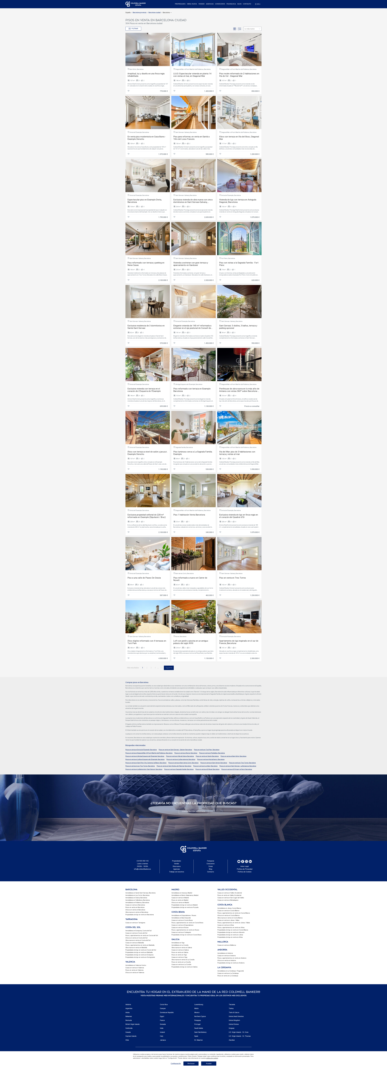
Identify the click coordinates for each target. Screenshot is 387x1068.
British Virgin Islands (132, 1024)
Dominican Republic (167, 1012)
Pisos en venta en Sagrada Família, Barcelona (179, 769)
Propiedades (180, 4)
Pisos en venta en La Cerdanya (227, 976)
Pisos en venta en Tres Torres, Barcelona (242, 763)
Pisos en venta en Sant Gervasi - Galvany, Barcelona (175, 750)
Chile (127, 1040)
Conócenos (220, 4)
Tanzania (232, 1004)
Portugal (197, 1024)
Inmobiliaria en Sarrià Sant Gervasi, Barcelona (140, 893)
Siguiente (168, 668)
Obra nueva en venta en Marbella (136, 947)
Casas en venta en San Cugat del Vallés (230, 898)
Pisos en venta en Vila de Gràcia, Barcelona (180, 756)
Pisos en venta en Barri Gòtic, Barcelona (233, 756)
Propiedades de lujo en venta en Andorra (230, 963)
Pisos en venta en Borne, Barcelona (185, 753)
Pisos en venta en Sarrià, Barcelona (207, 756)
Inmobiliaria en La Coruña (180, 945)
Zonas (210, 866)
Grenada (163, 1024)
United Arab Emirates (236, 1016)
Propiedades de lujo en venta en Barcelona (139, 915)
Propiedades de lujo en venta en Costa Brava (186, 935)
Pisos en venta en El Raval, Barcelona (207, 769)
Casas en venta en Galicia (180, 950)
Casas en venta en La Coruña (181, 964)
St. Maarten (198, 1040)
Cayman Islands (130, 1036)
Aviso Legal (244, 866)
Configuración (176, 1063)
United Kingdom (234, 1020)
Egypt (162, 1016)
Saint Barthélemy (200, 1032)
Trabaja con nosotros (176, 872)
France (162, 1020)
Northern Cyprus (200, 1016)
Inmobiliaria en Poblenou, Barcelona (137, 902)
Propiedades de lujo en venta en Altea (230, 937)
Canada (128, 1032)
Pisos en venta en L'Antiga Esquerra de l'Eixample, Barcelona (144, 756)
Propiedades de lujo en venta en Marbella (139, 952)
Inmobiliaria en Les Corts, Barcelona (137, 895)
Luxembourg (198, 1004)
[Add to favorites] (128, 91)
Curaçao (163, 1008)
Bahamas (128, 1016)
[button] (167, 12)
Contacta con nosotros (193, 811)
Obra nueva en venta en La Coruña (183, 960)
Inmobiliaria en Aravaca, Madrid (182, 893)
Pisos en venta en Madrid (180, 900)
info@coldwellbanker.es (142, 869)
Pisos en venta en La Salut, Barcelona (205, 766)
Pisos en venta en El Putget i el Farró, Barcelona (236, 769)
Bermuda (128, 1020)
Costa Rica (164, 1004)
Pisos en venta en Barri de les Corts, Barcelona (183, 763)
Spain (196, 1036)
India (161, 1028)
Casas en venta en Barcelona (135, 905)
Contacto (247, 4)
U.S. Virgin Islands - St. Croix (238, 1032)
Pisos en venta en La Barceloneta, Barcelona (180, 759)
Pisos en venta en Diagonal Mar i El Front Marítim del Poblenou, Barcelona (148, 753)
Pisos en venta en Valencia (134, 970)
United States (234, 1024)
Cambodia (128, 1028)
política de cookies (212, 1058)
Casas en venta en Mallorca (226, 945)
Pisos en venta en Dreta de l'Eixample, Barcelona (141, 750)
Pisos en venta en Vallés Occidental (229, 895)
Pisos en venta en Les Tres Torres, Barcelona (140, 766)
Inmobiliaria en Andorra (225, 953)
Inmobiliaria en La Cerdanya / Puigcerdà (230, 971)
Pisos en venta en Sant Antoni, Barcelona (213, 763)
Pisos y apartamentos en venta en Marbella (139, 945)
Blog (239, 4)
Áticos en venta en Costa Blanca (228, 915)
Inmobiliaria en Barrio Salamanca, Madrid (185, 895)
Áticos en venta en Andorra (226, 960)
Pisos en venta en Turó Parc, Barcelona (206, 750)
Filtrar (135, 29)
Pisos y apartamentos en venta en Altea (230, 927)
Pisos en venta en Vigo (179, 955)
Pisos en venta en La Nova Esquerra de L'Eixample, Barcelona (144, 759)
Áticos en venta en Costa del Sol (136, 938)
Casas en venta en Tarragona (135, 923)
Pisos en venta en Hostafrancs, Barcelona (210, 759)
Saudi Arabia (198, 1028)
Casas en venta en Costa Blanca (228, 911)
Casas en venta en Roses (180, 927)
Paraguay (197, 1020)
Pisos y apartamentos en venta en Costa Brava (187, 923)
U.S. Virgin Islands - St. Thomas (240, 1036)
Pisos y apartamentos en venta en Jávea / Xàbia (233, 923)
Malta (196, 1008)
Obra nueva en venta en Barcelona (136, 912)
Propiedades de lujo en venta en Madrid (185, 905)
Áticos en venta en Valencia (134, 972)
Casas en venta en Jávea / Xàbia (228, 920)
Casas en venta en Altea (225, 925)
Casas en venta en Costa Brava (182, 920)
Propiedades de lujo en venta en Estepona (139, 955)
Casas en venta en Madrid (180, 898)
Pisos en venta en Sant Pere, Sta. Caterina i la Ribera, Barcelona (145, 763)
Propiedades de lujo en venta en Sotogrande (140, 957)
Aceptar (209, 1063)
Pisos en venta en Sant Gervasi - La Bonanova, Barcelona (238, 766)
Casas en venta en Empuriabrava (182, 925)
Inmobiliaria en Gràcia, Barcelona (136, 898)
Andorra (128, 1004)
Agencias (210, 4)
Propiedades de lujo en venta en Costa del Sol (140, 950)
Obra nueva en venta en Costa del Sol (137, 940)
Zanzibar (232, 1040)
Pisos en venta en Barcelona (134, 907)
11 (161, 668)
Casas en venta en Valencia (134, 968)
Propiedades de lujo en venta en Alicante (230, 932)
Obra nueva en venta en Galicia (182, 947)
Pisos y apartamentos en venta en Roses (185, 930)
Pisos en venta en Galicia (180, 952)
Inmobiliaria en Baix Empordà (181, 918)
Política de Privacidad (244, 869)
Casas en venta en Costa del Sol (136, 933)
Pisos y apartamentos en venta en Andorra (231, 958)
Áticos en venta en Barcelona (135, 910)
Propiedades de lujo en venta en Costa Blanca (232, 930)
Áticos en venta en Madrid (180, 902)
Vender (201, 4)
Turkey (231, 1008)
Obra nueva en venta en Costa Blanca (229, 918)
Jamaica (163, 1040)
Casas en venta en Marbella (134, 943)
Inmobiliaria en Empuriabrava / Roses (184, 915)
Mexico (197, 1012)
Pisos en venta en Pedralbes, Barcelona (212, 753)
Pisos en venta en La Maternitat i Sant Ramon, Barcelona (143, 769)
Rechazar (191, 1063)
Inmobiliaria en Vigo (178, 943)
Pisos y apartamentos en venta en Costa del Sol (141, 935)
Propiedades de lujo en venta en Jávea (230, 935)
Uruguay (231, 1028)
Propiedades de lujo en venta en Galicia (184, 967)
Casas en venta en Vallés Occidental (229, 893)
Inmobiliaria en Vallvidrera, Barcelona (137, 900)
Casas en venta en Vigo (179, 957)
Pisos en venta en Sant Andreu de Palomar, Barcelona (174, 766)
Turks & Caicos (234, 1012)
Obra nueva (192, 4)
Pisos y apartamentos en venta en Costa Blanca (233, 913)
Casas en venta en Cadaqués (181, 932)
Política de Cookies (244, 872)
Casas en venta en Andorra (226, 956)
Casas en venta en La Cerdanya (228, 973)
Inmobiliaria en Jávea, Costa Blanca (229, 908)
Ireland (162, 1032)
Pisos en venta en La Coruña (181, 962)
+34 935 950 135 (142, 861)
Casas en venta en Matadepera (227, 900)
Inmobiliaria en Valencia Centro (135, 965)
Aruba (127, 1012)
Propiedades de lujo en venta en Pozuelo (185, 907)
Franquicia (231, 4)
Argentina (128, 1008)
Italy (161, 1036)
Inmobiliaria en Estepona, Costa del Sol (138, 931)
